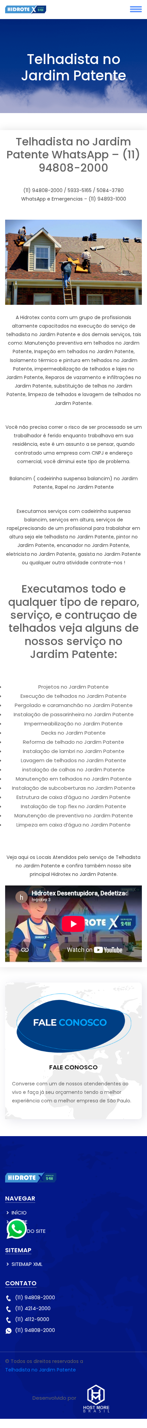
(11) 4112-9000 (32, 1319)
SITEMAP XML (27, 1264)
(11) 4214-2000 (33, 1308)
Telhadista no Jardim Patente (40, 1369)
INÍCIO (19, 1212)
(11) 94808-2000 (35, 1297)
